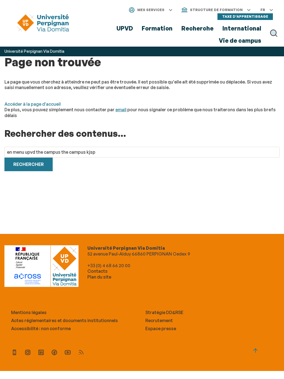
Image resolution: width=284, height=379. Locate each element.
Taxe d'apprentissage (245, 16)
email (120, 109)
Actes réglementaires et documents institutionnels (64, 320)
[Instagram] (27, 353)
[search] (142, 152)
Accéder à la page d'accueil (32, 104)
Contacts (97, 271)
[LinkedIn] (41, 353)
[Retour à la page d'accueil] (43, 23)
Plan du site (99, 277)
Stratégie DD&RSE (164, 312)
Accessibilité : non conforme (41, 328)
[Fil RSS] (81, 353)
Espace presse (160, 328)
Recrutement (159, 320)
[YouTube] (67, 353)
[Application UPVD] (14, 353)
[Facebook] (54, 353)
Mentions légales (29, 312)
